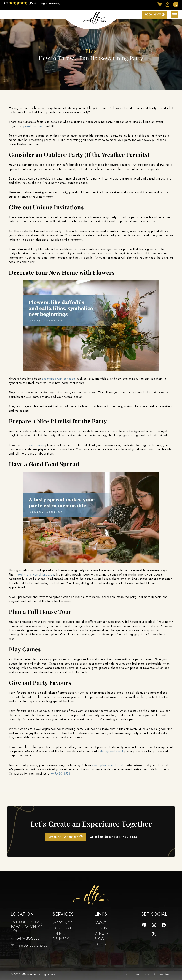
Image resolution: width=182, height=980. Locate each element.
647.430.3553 (60, 774)
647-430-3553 (28, 938)
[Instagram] (153, 924)
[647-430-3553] (12, 938)
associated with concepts (59, 379)
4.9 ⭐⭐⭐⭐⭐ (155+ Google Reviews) (32, 3)
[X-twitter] (153, 933)
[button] (175, 14)
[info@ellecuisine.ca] (12, 945)
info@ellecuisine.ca (32, 945)
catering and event (110, 751)
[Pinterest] (144, 924)
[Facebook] (163, 924)
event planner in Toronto (108, 765)
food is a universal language (35, 574)
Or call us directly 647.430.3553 (113, 837)
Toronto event (35, 445)
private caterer (33, 126)
